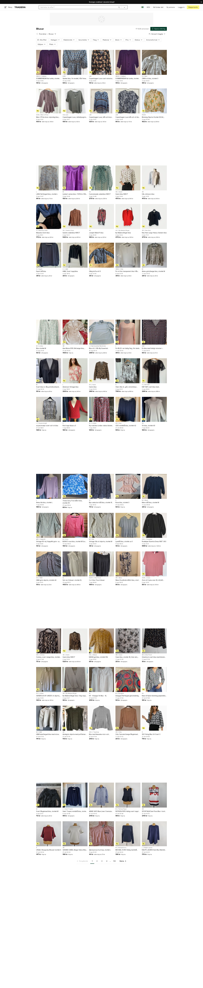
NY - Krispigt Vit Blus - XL (98, 696)
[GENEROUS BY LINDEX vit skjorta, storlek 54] (48, 679)
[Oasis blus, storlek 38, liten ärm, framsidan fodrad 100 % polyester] (127, 640)
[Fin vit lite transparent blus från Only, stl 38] (127, 255)
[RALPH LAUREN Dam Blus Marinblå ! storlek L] (154, 833)
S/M (143, 346)
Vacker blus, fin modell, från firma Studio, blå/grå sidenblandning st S (75, 79)
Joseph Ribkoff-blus (96, 233)
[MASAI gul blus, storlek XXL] (101, 640)
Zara (145, 76)
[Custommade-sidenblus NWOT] (101, 177)
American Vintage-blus (70, 387)
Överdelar (43, 34)
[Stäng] (201, 2)
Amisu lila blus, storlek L (44, 502)
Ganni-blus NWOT (121, 194)
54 (37, 693)
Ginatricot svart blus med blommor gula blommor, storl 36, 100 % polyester (154, 657)
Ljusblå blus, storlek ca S (124, 541)
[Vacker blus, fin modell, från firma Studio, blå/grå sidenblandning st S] (75, 62)
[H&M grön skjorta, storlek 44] (48, 563)
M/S (37, 539)
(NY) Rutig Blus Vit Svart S (151, 734)
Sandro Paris (70, 230)
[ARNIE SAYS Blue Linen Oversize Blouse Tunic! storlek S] (101, 795)
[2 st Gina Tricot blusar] (101, 563)
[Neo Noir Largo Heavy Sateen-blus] (154, 216)
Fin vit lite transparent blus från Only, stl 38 (126, 271)
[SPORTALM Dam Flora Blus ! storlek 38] (154, 795)
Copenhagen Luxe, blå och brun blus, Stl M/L (100, 117)
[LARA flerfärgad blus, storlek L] (48, 177)
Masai (95, 655)
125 (114, 861)
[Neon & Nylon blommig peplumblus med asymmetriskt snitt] (154, 679)
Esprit (40, 269)
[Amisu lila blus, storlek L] (48, 486)
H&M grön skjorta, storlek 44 (46, 580)
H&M (66, 269)
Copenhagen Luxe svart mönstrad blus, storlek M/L (101, 79)
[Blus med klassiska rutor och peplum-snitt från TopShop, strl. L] (101, 718)
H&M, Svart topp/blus (70, 271)
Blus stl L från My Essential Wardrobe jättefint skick (98, 348)
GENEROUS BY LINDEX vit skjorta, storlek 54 (48, 696)
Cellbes (44, 76)
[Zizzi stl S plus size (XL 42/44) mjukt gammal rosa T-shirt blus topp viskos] (154, 563)
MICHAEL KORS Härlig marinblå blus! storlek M (126, 850)
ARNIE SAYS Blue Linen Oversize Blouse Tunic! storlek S (100, 811)
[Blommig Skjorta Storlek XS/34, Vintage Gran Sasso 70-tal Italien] (154, 100)
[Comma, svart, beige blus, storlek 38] (48, 640)
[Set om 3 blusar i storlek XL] (75, 563)
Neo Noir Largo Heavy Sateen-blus (154, 233)
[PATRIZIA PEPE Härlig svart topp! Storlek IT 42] (127, 795)
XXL (90, 655)
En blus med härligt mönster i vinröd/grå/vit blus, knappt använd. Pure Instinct (154, 348)
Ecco (66, 539)
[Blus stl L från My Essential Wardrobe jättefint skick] (101, 332)
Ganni (120, 192)
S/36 (64, 76)
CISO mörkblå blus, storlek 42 (125, 425)
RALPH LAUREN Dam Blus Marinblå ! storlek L (154, 850)
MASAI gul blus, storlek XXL (98, 657)
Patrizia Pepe (122, 809)
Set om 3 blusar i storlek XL (72, 580)
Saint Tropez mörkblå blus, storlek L (75, 811)
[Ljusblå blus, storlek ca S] (127, 525)
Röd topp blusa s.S (69, 425)
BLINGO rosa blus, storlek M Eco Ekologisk (74, 542)
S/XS (143, 539)
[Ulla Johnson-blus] (154, 177)
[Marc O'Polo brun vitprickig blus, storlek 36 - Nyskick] (48, 100)
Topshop (96, 732)
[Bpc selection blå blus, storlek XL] (101, 486)
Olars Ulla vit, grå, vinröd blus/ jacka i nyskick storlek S (125, 387)
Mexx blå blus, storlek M (150, 502)
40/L (90, 732)
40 (90, 384)
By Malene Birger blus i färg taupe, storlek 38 (75, 696)
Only (121, 269)
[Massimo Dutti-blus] (48, 216)
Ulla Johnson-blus (148, 194)
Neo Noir (148, 230)
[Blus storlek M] (48, 332)
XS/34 (144, 115)
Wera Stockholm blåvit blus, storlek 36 (127, 580)
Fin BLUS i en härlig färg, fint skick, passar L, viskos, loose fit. (127, 348)
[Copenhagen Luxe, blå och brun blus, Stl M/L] (101, 100)
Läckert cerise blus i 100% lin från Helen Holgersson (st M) (74, 194)
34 (90, 192)
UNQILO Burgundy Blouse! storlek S (48, 850)
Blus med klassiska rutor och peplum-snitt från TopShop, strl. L (101, 734)
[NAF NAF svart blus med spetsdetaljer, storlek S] (154, 370)
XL (90, 423)
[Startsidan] (20, 7)
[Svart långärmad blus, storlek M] (48, 795)
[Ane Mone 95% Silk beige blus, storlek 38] (75, 332)
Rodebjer (149, 539)
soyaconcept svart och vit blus (47, 425)
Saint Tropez (69, 809)
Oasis (120, 655)
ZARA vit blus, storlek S (150, 78)
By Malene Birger (124, 230)
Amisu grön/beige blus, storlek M (153, 271)
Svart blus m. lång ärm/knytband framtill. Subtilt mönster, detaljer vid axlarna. (47, 387)
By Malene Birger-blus (123, 233)
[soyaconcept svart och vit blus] (48, 409)
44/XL (144, 578)
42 (116, 423)
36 (116, 192)
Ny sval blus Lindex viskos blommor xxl (101, 426)
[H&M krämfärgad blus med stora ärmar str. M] (48, 718)
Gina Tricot (97, 578)
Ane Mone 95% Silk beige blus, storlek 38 (73, 348)
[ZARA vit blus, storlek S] (154, 62)
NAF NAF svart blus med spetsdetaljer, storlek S (150, 387)
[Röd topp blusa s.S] (75, 409)
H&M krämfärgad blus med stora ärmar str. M (47, 734)
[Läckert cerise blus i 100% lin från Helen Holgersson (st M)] (75, 177)
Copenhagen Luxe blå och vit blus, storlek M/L (127, 117)
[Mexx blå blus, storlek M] (154, 486)
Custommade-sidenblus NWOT (100, 194)
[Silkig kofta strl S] (101, 255)
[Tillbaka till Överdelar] (37, 34)
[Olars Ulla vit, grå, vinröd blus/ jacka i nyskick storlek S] (127, 370)
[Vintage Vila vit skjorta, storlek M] (101, 525)
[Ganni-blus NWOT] (127, 177)
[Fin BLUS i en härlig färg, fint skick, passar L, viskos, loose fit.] (127, 332)
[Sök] (119, 7)
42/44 (91, 578)
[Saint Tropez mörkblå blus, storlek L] (75, 795)
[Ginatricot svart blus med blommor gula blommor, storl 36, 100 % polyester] (154, 640)
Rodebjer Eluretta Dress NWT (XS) (154, 541)
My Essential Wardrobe (98, 346)
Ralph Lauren (148, 847)
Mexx (146, 500)
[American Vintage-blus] (75, 370)
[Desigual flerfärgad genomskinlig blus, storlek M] (127, 679)
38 (143, 230)
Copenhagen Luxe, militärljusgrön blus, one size (74, 117)
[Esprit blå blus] (48, 255)
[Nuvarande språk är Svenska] (142, 7)
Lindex (41, 346)
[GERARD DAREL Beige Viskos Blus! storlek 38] (75, 833)
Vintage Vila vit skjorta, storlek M (100, 541)
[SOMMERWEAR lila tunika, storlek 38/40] (48, 62)
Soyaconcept (42, 423)
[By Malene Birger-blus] (127, 216)
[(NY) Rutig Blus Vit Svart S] (154, 718)
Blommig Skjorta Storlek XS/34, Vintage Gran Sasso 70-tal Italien (153, 117)
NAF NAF (147, 384)
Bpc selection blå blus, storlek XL (100, 502)
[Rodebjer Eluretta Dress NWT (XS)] (154, 525)
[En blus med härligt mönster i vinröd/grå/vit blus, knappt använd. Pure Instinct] (154, 332)
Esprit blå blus (41, 271)
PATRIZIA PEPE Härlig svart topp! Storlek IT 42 (127, 811)
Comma (41, 655)
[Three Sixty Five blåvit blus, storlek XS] (75, 486)
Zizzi (148, 578)
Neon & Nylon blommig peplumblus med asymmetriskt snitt (154, 696)
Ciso (120, 423)
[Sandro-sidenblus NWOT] (75, 216)
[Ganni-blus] (101, 370)
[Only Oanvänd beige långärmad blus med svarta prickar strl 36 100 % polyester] (127, 718)
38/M (117, 269)
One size (65, 115)
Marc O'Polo (44, 115)
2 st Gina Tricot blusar (97, 580)
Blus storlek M (41, 348)
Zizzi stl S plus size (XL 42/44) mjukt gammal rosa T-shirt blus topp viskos (152, 580)
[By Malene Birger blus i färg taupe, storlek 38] (75, 679)
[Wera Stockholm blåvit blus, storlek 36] (127, 563)
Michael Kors (122, 847)
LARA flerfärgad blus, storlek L (47, 194)
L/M (90, 76)
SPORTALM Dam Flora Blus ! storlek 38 (154, 811)
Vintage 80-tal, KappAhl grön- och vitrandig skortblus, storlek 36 (48, 542)
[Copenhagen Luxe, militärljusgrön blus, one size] (75, 100)
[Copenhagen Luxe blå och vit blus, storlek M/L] (127, 100)
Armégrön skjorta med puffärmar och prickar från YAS (74, 734)
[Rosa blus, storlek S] (127, 486)
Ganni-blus (93, 387)
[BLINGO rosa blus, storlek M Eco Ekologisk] (75, 525)
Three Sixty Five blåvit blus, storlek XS (72, 502)
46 (90, 230)
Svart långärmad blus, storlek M (47, 811)
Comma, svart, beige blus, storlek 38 (48, 657)
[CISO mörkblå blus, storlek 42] (127, 409)
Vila (93, 539)
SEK (148, 7)
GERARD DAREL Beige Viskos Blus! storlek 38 (75, 850)
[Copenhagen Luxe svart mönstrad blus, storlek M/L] (101, 62)
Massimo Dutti (43, 230)
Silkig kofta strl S (95, 271)
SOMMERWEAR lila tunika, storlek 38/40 (47, 79)
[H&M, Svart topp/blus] (75, 255)
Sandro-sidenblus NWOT (71, 233)
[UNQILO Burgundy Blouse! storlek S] (48, 833)
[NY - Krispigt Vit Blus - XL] (101, 679)
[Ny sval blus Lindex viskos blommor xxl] (101, 409)
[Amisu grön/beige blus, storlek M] (154, 255)
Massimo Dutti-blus (43, 233)
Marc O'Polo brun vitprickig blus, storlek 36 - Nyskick (47, 117)
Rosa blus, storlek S (122, 502)
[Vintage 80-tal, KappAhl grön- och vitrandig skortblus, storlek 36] (48, 525)
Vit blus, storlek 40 (148, 425)
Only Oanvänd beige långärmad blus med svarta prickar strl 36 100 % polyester (127, 734)
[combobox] (80, 7)
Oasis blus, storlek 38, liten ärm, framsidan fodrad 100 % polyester (127, 657)
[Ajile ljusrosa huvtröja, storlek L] (101, 833)
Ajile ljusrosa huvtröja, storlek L (100, 850)
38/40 (38, 76)
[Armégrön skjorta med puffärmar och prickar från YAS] (75, 718)
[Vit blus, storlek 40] (154, 409)
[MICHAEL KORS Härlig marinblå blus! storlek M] (127, 833)
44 (116, 230)
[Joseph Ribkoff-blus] (101, 216)
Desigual (121, 693)
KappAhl (42, 539)
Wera (120, 578)
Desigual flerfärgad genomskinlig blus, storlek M (127, 696)
